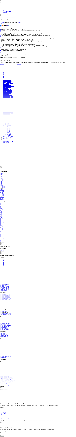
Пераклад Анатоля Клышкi (8, 105)
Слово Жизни (5, 88)
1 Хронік (2, 215)
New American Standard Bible (8, 117)
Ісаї (1, 225)
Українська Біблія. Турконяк (8, 113)
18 (0, 47)
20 (0, 50)
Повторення (2, 207)
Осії (1, 230)
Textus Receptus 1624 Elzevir (8, 130)
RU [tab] (3, 72)
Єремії (1, 226)
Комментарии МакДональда (8, 149)
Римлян (1, 185)
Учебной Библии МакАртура (8, 147)
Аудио (4, 4)
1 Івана (1, 181)
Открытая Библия (6, 84)
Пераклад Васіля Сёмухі (5, 295)
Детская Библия (4, 413)
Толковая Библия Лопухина (8, 150)
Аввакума (2, 237)
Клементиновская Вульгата (8, 141)
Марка (1, 174)
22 (0, 52)
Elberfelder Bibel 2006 (7, 125)
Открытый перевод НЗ (7, 89)
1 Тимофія (2, 194)
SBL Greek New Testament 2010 (8, 139)
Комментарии (5, 7)
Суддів (1, 209)
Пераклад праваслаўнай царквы (9, 103)
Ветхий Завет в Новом (7, 163)
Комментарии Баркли (7, 155)
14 (0, 42)
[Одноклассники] (3, 25)
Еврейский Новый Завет (7, 90)
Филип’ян (2, 190)
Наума (1, 236)
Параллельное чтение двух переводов (8, 416)
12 (0, 40)
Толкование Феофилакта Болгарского (10, 159)
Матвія (1, 173)
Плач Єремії (2, 227)
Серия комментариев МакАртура (9, 157)
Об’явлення (2, 199)
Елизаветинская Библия (7, 95)
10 (0, 37)
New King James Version (7, 120)
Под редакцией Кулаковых (8, 83)
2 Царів (1, 214)
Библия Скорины (6, 94)
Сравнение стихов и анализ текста (7, 415)
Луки (1, 175)
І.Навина (2, 208)
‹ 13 (2, 22)
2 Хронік (2, 216)
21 (0, 51)
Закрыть (2, 242)
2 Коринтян (2, 187)
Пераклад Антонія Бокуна (5, 294)
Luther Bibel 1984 (6, 123)
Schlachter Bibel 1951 (6, 126)
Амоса (1, 232)
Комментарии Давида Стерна (8, 162)
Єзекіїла (2, 228)
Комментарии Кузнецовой (8, 164)
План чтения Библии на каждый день (8, 417)
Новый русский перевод (7, 81)
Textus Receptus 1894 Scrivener (8, 131)
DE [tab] (3, 76)
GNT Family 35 (5, 138)
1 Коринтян (2, 186)
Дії (1, 177)
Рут (1, 210)
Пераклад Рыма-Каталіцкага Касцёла (10, 104)
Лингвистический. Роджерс (8, 161)
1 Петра (1, 179)
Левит (1, 205)
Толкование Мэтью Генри (7, 148)
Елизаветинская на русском (8, 96)
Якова (1, 178)
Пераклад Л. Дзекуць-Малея (8, 102)
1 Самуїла (2, 211)
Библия (1, 17)
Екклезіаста (2, 223)
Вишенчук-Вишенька (7, 93)
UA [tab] (3, 74)
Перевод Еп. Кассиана (7, 87)
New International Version (7, 115)
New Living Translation (7, 118)
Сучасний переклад (6, 114)
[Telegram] (9, 25)
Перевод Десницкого (7, 82)
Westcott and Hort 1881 (7, 134)
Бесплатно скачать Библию (6, 418)
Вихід (1, 204)
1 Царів (1, 213)
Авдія (1, 233)
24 (0, 55)
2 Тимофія (2, 195)
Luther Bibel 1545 (6, 124)
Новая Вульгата (6, 142)
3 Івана (1, 183)
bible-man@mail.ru (49, 420)
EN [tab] (3, 75)
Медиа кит (3, 410)
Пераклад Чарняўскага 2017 (5, 296)
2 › (19, 22)
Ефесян (1, 189)
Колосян (2, 191)
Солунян (2, 192)
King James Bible (6, 119)
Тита (1, 196)
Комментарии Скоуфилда (7, 154)
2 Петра (1, 180)
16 (0, 45)
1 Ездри (1, 217)
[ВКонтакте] (1, 25)
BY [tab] (3, 73)
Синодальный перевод (7, 80)
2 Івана (1, 182)
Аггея (1, 239)
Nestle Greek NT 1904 (7, 135)
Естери (1, 219)
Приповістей (2, 222)
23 (0, 53)
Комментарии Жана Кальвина (8, 151)
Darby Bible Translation (7, 121)
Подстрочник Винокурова (8, 97)
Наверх (1, 421)
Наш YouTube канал (5, 412)
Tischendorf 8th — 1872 (7, 133)
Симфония (5, 5)
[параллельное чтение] (1, 24)
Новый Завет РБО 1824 (7, 92)
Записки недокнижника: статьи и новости (9, 414)
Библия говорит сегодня (7, 153)
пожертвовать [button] (5, 12)
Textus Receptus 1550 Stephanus (8, 128)
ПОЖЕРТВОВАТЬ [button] (4, 67)
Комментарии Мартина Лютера (9, 156)
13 (0, 41)
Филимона (2, 197)
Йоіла (1, 231)
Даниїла (2, 229)
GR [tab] (3, 77)
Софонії (1, 238)
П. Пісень (2, 224)
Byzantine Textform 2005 (7, 137)
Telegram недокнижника (5, 411)
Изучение (4, 8)
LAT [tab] (3, 78)
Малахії (1, 241)
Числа (1, 206)
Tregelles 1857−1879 (6, 132)
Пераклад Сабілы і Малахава (8, 106)
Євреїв (1, 198)
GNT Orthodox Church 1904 (8, 136)
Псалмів (2, 221)
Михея (1, 235)
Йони (1, 234)
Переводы (5, 3)
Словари (4, 6)
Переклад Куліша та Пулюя (8, 112)
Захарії (1, 240)
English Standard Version (7, 116)
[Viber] (7, 25)
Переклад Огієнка (6, 109)
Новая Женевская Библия (7, 146)
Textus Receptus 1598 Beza (7, 129)
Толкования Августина (7, 152)
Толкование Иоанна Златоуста (8, 158)
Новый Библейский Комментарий (9, 160)
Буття (1, 203)
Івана (1, 176)
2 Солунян (2, 193)
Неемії (1, 218)
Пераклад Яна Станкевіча (7, 101)
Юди (1, 184)
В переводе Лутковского (7, 91)
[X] (5, 25)
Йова (1, 220)
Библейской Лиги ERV (7, 85)
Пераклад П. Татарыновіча (8, 107)
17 (0, 46)
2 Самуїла (2, 212)
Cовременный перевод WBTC (8, 86)
